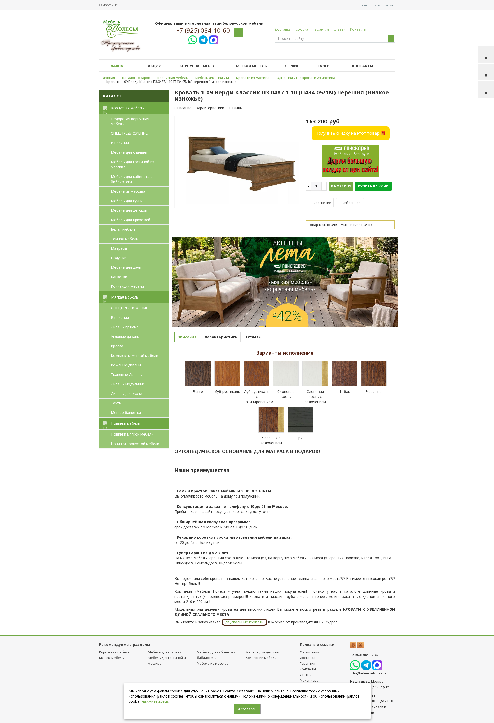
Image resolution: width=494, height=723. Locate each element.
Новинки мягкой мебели (132, 434)
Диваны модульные (128, 384)
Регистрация (383, 5)
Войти (363, 5)
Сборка (301, 29)
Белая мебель (123, 229)
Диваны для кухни (126, 393)
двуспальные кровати (244, 622)
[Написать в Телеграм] (203, 39)
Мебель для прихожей (130, 219)
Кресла (117, 346)
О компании (310, 652)
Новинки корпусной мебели (135, 443)
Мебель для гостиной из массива (132, 164)
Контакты (358, 29)
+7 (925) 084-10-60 (203, 30)
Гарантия (321, 29)
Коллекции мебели (127, 286)
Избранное (351, 203)
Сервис (292, 65)
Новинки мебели (125, 423)
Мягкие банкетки (126, 412)
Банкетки (119, 276)
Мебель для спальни (129, 152)
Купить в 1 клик (373, 186)
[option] (238, 162)
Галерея (325, 65)
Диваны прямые (125, 326)
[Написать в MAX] (213, 39)
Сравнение (322, 203)
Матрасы (119, 248)
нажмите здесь (155, 701)
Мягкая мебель (251, 65)
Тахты (116, 403)
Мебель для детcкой (129, 210)
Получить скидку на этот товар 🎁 (350, 133)
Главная (117, 65)
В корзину (341, 186)
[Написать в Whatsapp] (192, 39)
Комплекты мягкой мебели (134, 355)
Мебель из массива (128, 191)
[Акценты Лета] (285, 281)
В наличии (120, 142)
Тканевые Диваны (126, 374)
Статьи (339, 29)
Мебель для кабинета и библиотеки (132, 179)
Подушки (118, 257)
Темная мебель (124, 238)
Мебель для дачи (126, 267)
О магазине (108, 5)
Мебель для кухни (127, 200)
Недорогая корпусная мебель (130, 121)
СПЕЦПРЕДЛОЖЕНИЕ (129, 133)
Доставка (283, 29)
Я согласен (247, 709)
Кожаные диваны (126, 365)
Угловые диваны (125, 336)
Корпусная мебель (199, 65)
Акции (154, 65)
